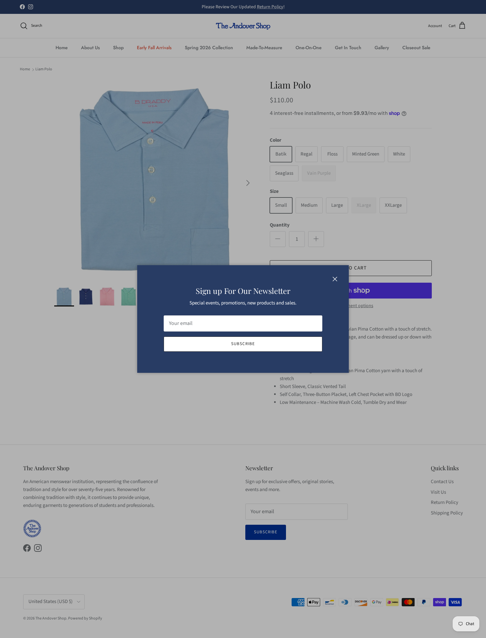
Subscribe (243, 344)
